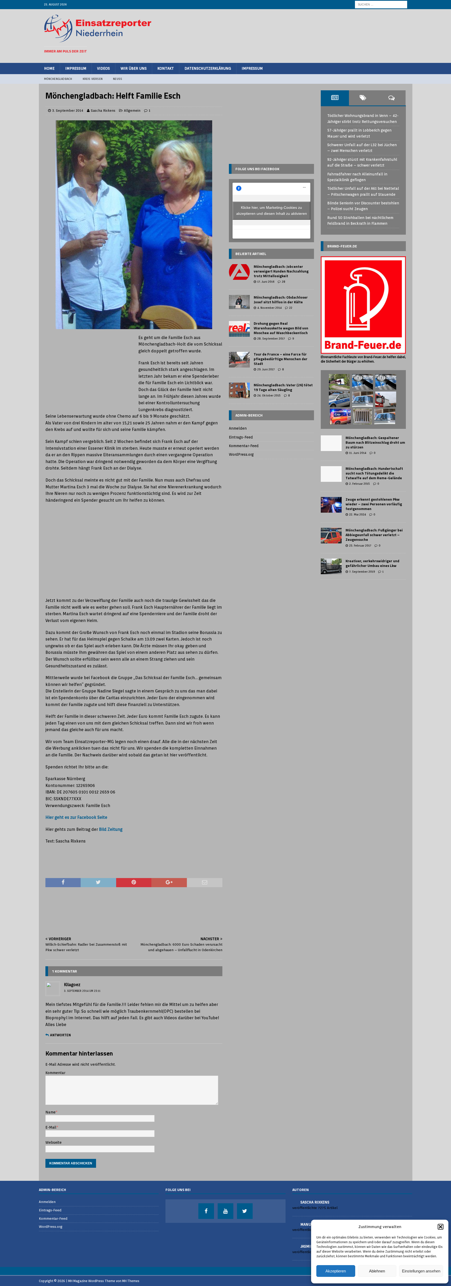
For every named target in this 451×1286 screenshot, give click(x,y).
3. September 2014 (67, 110)
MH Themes (130, 1281)
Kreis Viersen (93, 79)
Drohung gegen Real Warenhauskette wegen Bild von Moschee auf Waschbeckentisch (281, 328)
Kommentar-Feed (244, 446)
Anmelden (238, 428)
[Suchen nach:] (381, 4)
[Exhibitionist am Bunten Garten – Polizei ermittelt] (339, 399)
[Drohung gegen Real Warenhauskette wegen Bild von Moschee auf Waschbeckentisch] (239, 329)
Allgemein (132, 110)
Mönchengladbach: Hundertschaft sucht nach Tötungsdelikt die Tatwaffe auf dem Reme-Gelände (374, 473)
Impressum (75, 68)
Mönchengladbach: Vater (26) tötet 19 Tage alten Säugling (283, 387)
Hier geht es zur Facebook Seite (76, 817)
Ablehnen (377, 1271)
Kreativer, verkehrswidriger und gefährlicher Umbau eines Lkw (372, 563)
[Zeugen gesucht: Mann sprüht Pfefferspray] (385, 382)
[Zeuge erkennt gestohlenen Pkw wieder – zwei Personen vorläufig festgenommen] (331, 505)
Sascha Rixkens (103, 110)
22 (290, 308)
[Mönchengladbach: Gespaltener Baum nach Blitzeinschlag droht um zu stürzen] (331, 443)
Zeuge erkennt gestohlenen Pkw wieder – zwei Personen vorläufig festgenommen (374, 503)
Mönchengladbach (58, 79)
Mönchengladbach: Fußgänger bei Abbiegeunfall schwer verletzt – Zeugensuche (374, 534)
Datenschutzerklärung (208, 68)
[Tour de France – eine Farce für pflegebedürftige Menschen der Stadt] (239, 360)
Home (49, 68)
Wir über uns (134, 68)
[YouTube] (225, 1211)
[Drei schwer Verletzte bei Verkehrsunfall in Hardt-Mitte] (340, 416)
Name (50, 1112)
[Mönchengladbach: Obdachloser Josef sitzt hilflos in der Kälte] (239, 302)
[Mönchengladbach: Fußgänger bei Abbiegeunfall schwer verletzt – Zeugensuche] (331, 535)
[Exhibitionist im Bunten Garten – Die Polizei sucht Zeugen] (362, 382)
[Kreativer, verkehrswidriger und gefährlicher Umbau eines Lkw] (331, 566)
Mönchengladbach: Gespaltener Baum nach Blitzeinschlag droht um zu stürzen (375, 442)
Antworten (60, 1035)
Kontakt (165, 68)
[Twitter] (245, 1211)
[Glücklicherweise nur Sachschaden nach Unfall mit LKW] (385, 399)
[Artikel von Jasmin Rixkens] (294, 1246)
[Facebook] (206, 1211)
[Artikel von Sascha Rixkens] (294, 1202)
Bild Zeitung (110, 829)
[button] (440, 1226)
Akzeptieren (335, 1271)
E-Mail (50, 1127)
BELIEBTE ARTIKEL (250, 253)
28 (283, 281)
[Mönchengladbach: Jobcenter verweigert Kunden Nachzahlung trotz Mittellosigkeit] (239, 272)
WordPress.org (241, 454)
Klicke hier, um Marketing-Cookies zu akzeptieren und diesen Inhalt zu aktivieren (271, 210)
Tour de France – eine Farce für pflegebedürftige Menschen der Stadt (280, 358)
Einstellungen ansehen (421, 1271)
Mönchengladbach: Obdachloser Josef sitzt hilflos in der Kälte (281, 299)
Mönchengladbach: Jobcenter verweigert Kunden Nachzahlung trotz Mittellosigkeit (281, 271)
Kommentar (55, 1073)
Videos (103, 68)
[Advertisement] (312, 35)
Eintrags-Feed (241, 437)
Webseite (53, 1142)
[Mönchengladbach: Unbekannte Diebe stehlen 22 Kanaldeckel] (362, 416)
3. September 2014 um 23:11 (82, 990)
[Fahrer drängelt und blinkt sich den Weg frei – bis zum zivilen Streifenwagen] (362, 399)
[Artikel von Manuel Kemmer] (294, 1224)
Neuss (117, 79)
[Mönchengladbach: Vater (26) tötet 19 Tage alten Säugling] (239, 390)
